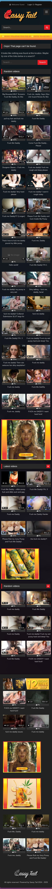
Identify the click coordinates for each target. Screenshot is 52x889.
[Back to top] (44, 881)
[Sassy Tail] (21, 16)
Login (30, 5)
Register (38, 5)
